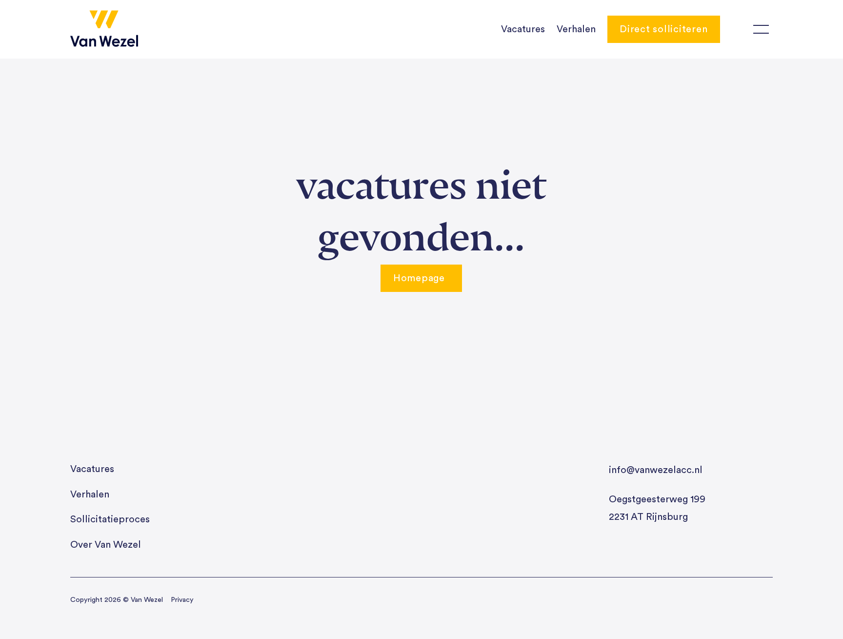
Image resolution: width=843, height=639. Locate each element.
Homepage (419, 278)
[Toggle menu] (761, 29)
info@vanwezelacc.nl (655, 470)
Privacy (182, 599)
